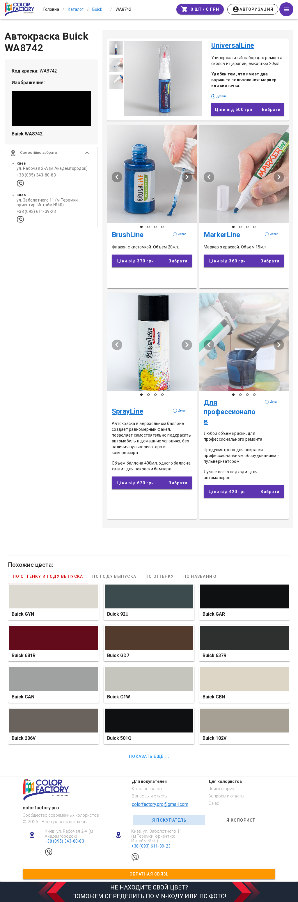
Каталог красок (147, 788)
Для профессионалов (230, 411)
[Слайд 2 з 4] (148, 227)
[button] (51, 153)
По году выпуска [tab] (114, 576)
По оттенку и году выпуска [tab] (48, 576)
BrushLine (127, 235)
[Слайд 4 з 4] (162, 227)
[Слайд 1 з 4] (141, 227)
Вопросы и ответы (150, 796)
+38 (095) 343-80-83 (36, 175)
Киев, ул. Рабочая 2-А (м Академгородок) (69, 834)
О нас (213, 803)
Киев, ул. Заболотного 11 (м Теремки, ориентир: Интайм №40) (156, 836)
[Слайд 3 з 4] (155, 227)
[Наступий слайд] (187, 177)
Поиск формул (222, 788)
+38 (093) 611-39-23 (36, 211)
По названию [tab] (200, 576)
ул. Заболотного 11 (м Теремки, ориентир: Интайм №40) (48, 202)
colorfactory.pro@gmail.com (160, 804)
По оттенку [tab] (160, 576)
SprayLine (127, 411)
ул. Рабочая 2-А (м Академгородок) (52, 168)
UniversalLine (232, 45)
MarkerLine (222, 235)
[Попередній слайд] (117, 177)
